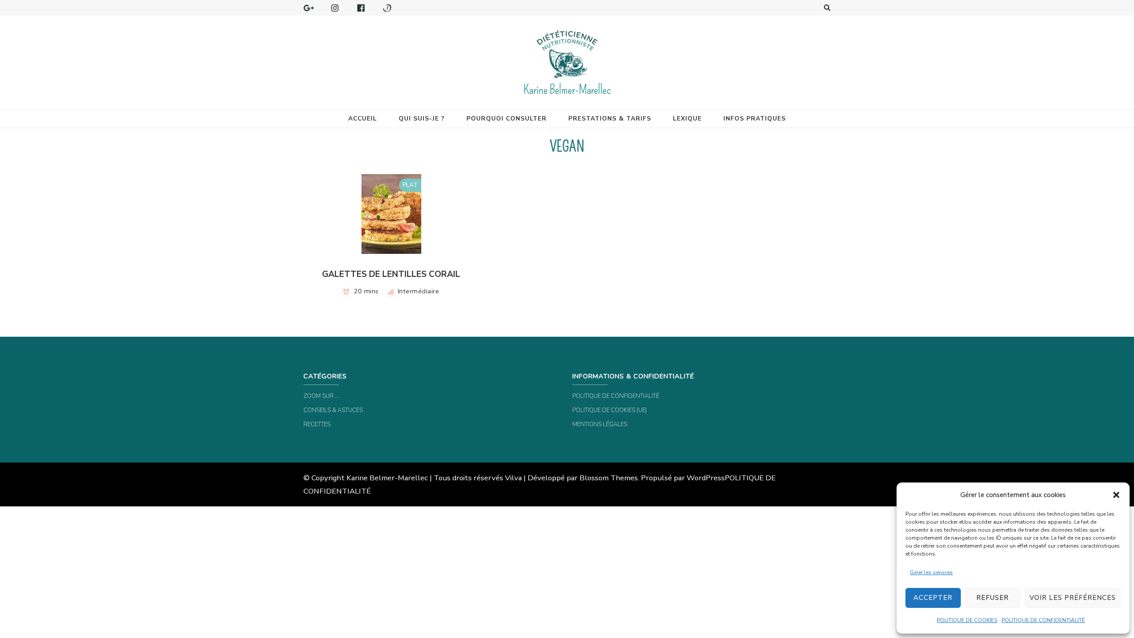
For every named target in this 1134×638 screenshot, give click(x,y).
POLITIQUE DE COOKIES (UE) (609, 410)
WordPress (706, 478)
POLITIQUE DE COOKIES (967, 620)
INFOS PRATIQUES (754, 118)
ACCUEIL (362, 118)
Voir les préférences (1072, 597)
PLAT (410, 185)
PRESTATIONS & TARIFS (609, 118)
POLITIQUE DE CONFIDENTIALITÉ (1043, 620)
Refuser (992, 597)
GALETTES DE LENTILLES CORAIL (391, 274)
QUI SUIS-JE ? (422, 118)
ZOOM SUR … (321, 396)
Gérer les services (931, 572)
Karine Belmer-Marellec (567, 89)
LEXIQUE (687, 118)
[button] (1116, 494)
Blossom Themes (608, 478)
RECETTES (316, 424)
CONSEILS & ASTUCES (333, 410)
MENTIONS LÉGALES (599, 424)
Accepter (932, 597)
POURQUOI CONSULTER (506, 118)
